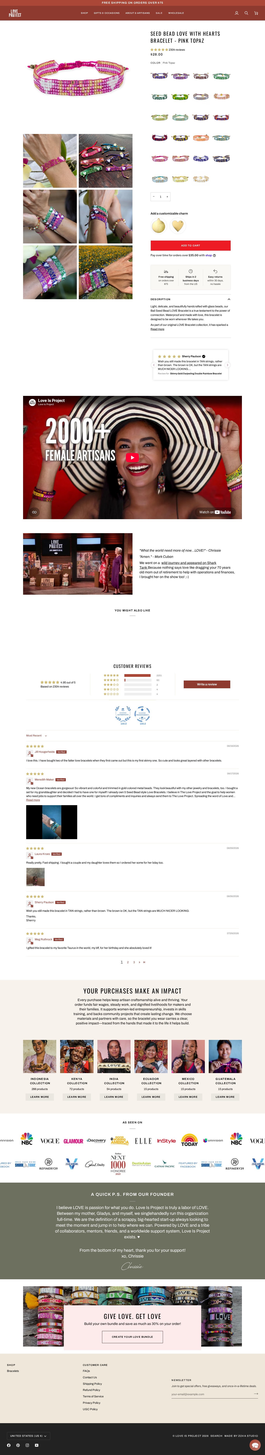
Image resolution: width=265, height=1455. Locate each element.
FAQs (86, 1370)
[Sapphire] (221, 158)
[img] (35, 746)
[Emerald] (221, 76)
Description (161, 299)
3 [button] (134, 962)
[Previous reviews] (153, 365)
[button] (84, 13)
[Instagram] (27, 1445)
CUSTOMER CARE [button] (95, 1365)
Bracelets (13, 1370)
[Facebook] (8, 1445)
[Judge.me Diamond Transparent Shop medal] (142, 714)
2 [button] (128, 962)
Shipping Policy (92, 1383)
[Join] (255, 1394)
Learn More (39, 1097)
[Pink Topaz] (160, 158)
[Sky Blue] (160, 179)
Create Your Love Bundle (132, 1337)
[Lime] (160, 117)
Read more (157, 329)
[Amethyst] (180, 76)
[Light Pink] (221, 97)
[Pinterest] (18, 1445)
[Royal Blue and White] (201, 158)
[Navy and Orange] (221, 117)
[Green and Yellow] (180, 97)
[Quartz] (180, 158)
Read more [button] (33, 799)
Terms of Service (93, 1396)
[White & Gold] (201, 179)
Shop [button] (11, 1365)
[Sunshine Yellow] (180, 179)
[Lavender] (201, 97)
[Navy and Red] (160, 138)
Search (216, 1436)
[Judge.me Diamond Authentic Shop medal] (123, 714)
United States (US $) (26, 1436)
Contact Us (90, 1377)
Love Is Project (188, 1436)
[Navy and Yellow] (180, 138)
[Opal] (221, 138)
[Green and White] (160, 97)
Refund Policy (91, 1390)
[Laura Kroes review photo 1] (35, 877)
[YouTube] (36, 1445)
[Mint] (180, 117)
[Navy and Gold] (201, 117)
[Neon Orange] (201, 138)
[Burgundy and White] (201, 76)
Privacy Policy (91, 1402)
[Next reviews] (227, 365)
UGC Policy (90, 1409)
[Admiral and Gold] (160, 76)
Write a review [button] (207, 684)
